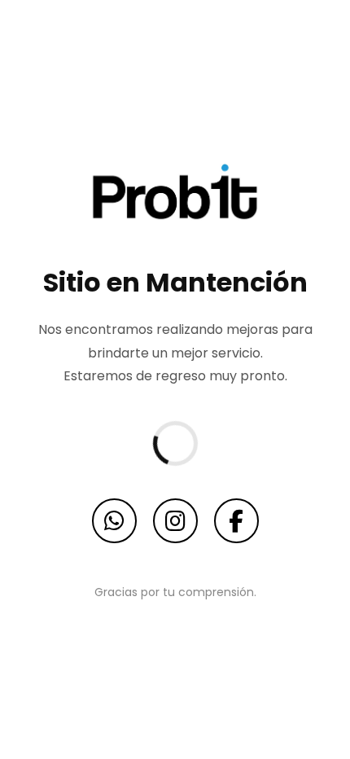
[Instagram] (175, 520)
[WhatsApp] (114, 520)
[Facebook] (236, 520)
